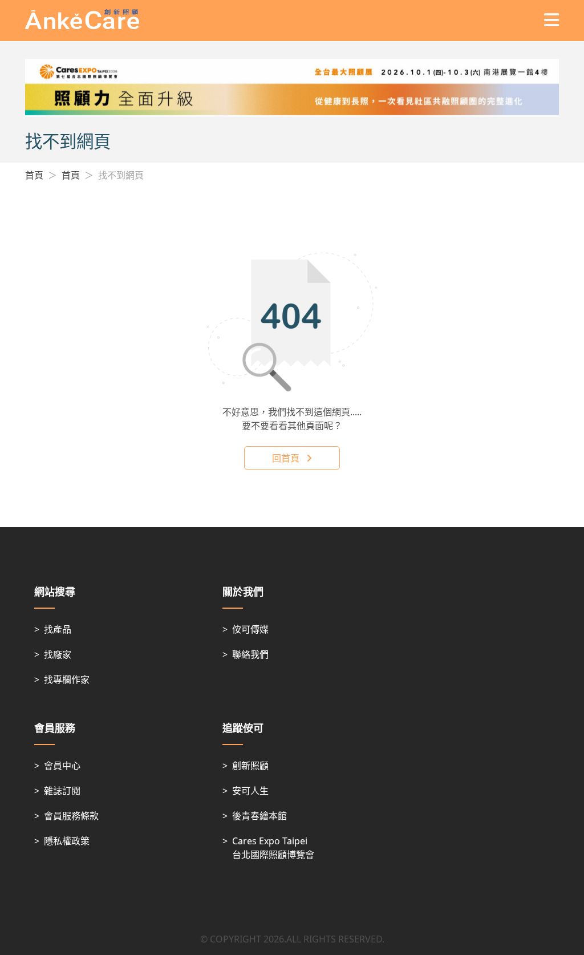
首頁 (34, 175)
